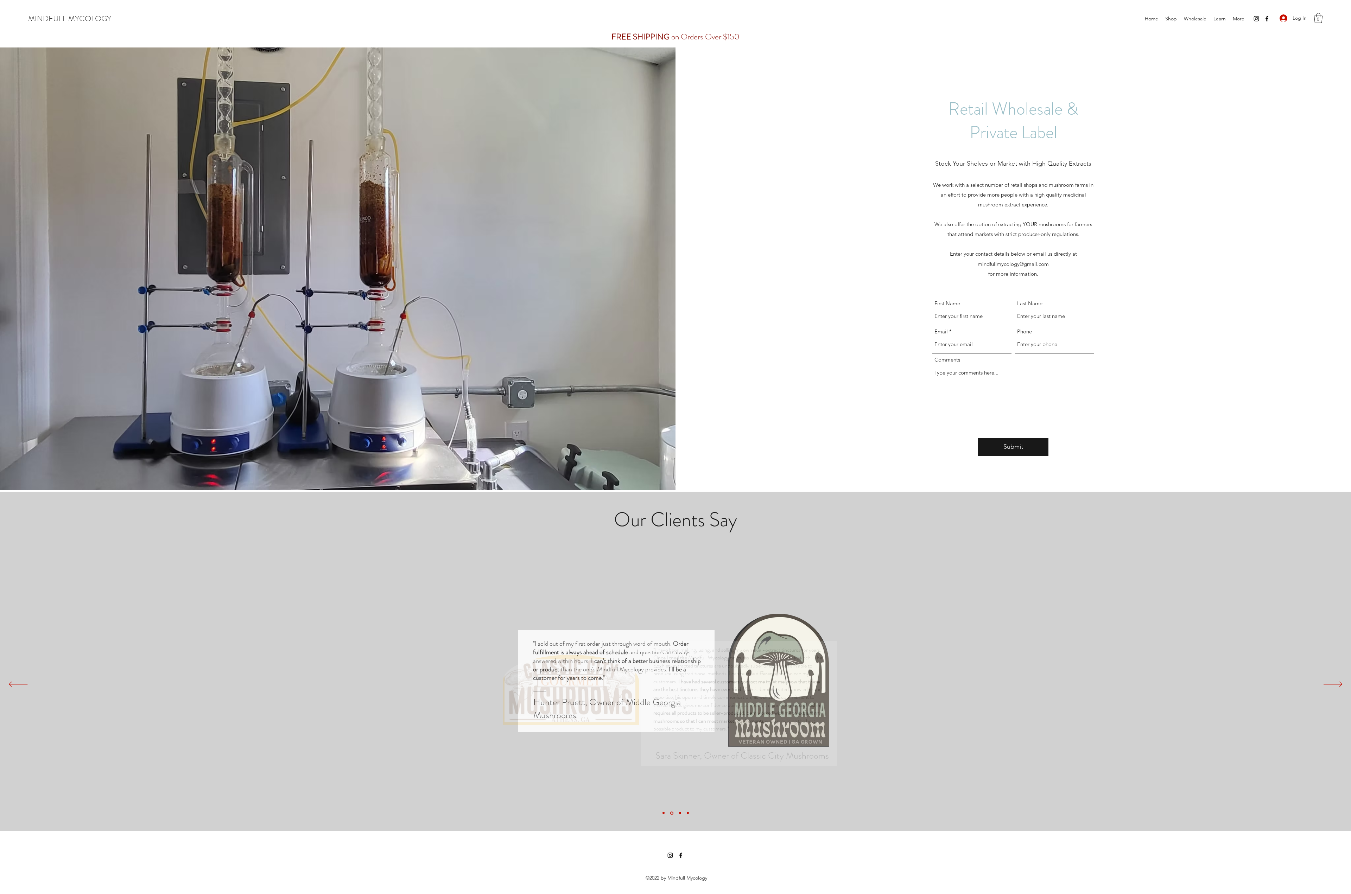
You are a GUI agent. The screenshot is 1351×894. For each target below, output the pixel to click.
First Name (947, 303)
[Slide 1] (663, 813)
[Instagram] (1256, 18)
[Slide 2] (671, 813)
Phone (1024, 331)
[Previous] (18, 685)
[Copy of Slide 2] (688, 813)
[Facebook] (1266, 18)
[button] (1318, 18)
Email (941, 331)
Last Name (1029, 303)
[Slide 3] (680, 813)
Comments (947, 359)
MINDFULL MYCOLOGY (69, 18)
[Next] (1333, 685)
